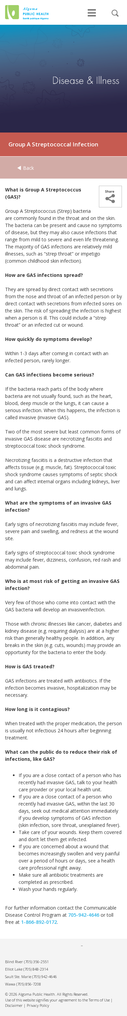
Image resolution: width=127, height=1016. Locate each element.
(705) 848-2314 (35, 969)
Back (28, 168)
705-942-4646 (83, 915)
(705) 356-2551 (36, 961)
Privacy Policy (38, 1005)
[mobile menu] (92, 16)
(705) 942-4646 (44, 976)
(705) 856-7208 (28, 984)
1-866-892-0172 (39, 922)
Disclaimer (14, 1005)
